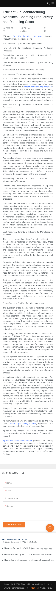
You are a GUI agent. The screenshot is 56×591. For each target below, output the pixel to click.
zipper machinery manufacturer (17, 440)
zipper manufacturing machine (38, 86)
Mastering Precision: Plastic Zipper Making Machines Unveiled (42, 560)
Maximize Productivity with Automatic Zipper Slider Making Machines (19, 548)
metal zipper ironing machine (23, 423)
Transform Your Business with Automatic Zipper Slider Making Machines (42, 554)
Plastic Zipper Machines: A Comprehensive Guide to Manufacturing (15, 560)
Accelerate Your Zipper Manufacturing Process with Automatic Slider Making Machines (15, 554)
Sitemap (34, 588)
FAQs (24, 542)
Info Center (33, 542)
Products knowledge (11, 542)
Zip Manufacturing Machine (27, 36)
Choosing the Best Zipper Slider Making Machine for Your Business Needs (42, 549)
